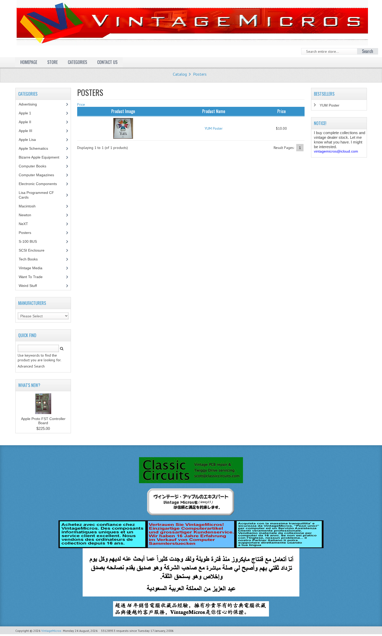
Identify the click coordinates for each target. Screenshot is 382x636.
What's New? (29, 385)
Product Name (213, 111)
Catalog (180, 74)
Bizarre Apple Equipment (42, 157)
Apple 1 (28, 113)
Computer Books (36, 166)
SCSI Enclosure (34, 250)
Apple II (28, 122)
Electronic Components (41, 184)
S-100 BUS (31, 241)
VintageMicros (51, 631)
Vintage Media (33, 268)
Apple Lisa (31, 139)
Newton (25, 215)
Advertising (31, 104)
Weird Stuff (31, 286)
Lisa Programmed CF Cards (36, 195)
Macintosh (30, 206)
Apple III (28, 131)
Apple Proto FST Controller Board (43, 421)
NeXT (23, 224)
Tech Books (32, 259)
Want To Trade (31, 277)
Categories (77, 62)
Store (52, 62)
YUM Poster (214, 128)
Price (81, 104)
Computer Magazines (40, 175)
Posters (200, 74)
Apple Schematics (36, 148)
